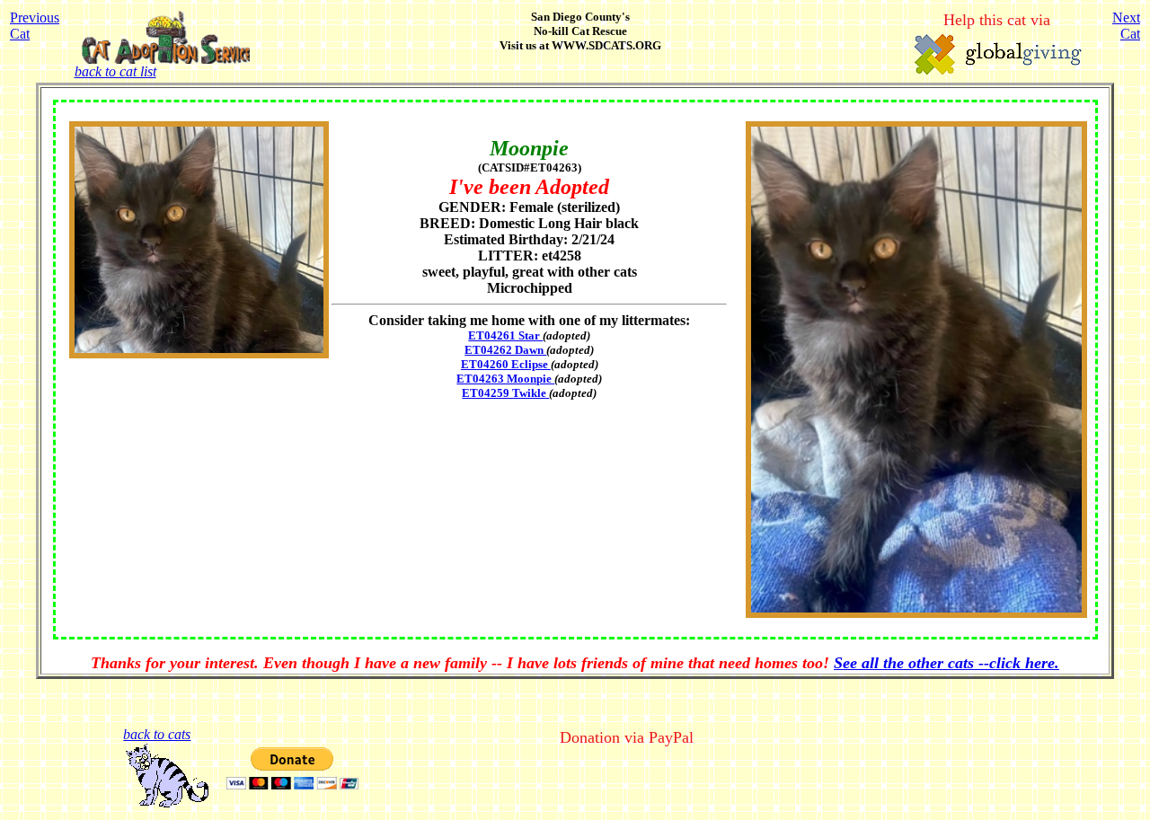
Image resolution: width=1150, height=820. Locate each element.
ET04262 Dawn (505, 350)
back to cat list (115, 71)
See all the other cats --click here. (946, 663)
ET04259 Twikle (505, 393)
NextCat (1126, 25)
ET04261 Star (505, 335)
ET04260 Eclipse (506, 364)
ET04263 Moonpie (505, 378)
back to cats (156, 734)
